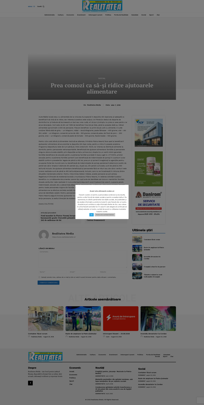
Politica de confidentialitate (105, 215)
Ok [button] (91, 215)
